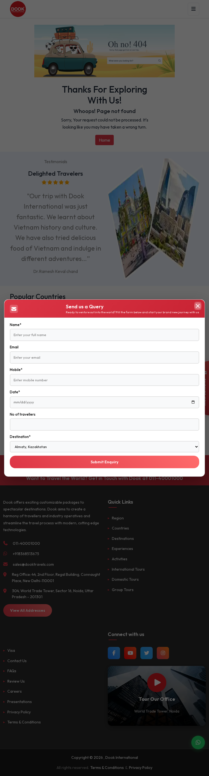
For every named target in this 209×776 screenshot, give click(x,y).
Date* (15, 392)
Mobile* (16, 369)
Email (14, 347)
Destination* (20, 436)
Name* (15, 324)
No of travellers (22, 414)
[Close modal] (197, 305)
